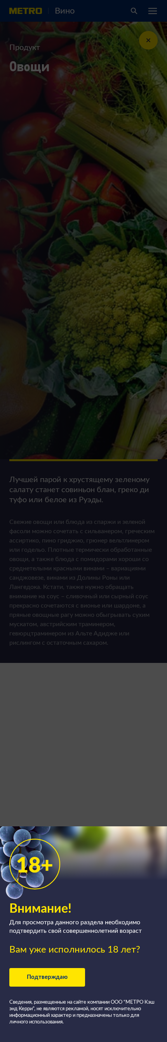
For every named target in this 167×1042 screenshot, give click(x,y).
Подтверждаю (47, 977)
